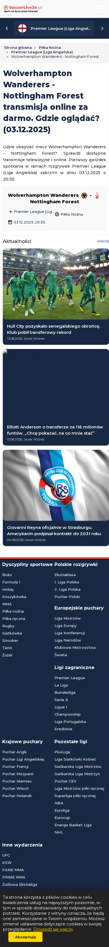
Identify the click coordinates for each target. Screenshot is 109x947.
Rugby (8, 626)
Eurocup (62, 817)
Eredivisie (63, 729)
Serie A (61, 699)
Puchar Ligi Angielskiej (23, 759)
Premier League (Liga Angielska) (33, 212)
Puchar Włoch (15, 788)
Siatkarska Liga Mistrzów (77, 766)
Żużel (7, 655)
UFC (6, 855)
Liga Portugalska (70, 721)
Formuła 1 (11, 582)
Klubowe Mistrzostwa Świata (75, 651)
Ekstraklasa (65, 574)
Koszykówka (14, 596)
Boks (7, 574)
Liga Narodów (67, 640)
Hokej (7, 589)
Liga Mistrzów (67, 618)
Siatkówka (12, 633)
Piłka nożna (13, 611)
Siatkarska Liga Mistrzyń (77, 774)
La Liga (61, 685)
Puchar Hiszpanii (17, 774)
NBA (58, 803)
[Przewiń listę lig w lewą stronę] (7, 28)
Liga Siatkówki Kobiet (75, 759)
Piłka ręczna (13, 618)
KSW (7, 862)
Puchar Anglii (14, 752)
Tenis (7, 647)
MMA (7, 604)
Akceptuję (25, 937)
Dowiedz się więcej (53, 929)
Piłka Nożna (68, 214)
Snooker (10, 640)
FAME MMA (13, 870)
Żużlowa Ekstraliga (19, 884)
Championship (67, 714)
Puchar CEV (65, 781)
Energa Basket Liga (73, 825)
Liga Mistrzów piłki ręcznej (79, 788)
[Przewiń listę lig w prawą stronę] (102, 28)
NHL (58, 832)
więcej (103, 241)
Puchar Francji (15, 766)
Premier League (69, 678)
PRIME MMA (13, 877)
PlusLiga (62, 752)
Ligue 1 (60, 707)
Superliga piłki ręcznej (75, 795)
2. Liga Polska (67, 589)
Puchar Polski (67, 596)
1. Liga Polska (66, 582)
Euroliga (62, 810)
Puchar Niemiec (17, 781)
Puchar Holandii (17, 795)
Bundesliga (64, 692)
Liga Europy (65, 625)
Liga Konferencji (69, 633)
